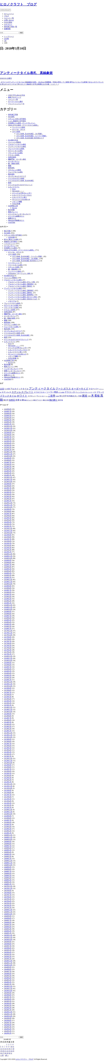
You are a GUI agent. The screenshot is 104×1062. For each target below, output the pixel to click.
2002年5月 (7, 1027)
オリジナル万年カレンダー (22, 193)
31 (11, 1053)
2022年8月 (7, 511)
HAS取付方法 (13, 140)
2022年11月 (8, 505)
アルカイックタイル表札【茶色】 (20, 286)
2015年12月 (8, 682)
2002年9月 (7, 1018)
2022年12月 (8, 503)
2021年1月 (7, 552)
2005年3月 (7, 954)
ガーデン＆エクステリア (17, 176)
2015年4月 (7, 699)
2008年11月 (8, 863)
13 (3, 1049)
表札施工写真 (13, 114)
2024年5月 (7, 467)
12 (1, 1049)
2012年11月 (8, 760)
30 (9, 1053)
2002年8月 (7, 1020)
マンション (40, 396)
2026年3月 (7, 420)
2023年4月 (7, 494)
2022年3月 (7, 522)
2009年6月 (7, 848)
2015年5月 (7, 697)
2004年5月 (7, 976)
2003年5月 (7, 1001)
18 (13, 1049)
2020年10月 (8, 558)
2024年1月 (7, 475)
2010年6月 (7, 822)
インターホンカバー (11, 369)
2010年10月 (8, 814)
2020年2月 (7, 575)
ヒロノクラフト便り (19, 197)
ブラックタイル (8, 396)
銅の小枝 (46, 400)
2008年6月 (7, 873)
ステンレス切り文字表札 (17, 119)
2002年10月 (8, 1016)
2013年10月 (8, 737)
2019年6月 (7, 592)
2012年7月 (7, 769)
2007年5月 (7, 899)
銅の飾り (53, 400)
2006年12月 (8, 910)
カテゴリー (8, 24)
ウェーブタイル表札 (15, 172)
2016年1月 (7, 680)
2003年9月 (7, 993)
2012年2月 (7, 780)
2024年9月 (7, 458)
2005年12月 (8, 935)
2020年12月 (8, 554)
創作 (9, 183)
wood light (11, 222)
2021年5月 (7, 543)
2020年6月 (7, 567)
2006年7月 (7, 920)
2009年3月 (7, 854)
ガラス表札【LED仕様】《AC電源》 (29, 134)
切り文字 (63, 396)
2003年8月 (7, 995)
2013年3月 (7, 752)
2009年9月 (7, 841)
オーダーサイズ (79, 388)
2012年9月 (7, 765)
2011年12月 (8, 784)
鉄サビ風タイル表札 (11, 239)
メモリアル (12, 301)
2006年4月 (7, 927)
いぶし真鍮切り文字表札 (17, 121)
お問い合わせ (9, 20)
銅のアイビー (37, 400)
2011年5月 (7, 799)
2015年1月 (7, 705)
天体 (80, 396)
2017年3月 (7, 650)
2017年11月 (8, 633)
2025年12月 (8, 426)
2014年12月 (8, 707)
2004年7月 (7, 971)
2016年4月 (7, 673)
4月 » (7, 1055)
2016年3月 (7, 675)
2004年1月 (7, 984)
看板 (9, 166)
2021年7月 (7, 539)
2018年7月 (7, 616)
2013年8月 (7, 741)
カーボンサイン (9, 246)
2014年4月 (7, 724)
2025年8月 (7, 435)
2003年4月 (7, 1003)
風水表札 (11, 174)
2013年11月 (8, 735)
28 (5, 1053)
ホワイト (22, 395)
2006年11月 (8, 912)
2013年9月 (7, 739)
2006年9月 (7, 916)
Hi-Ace (14, 208)
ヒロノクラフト (14, 187)
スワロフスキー (40, 392)
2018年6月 (7, 618)
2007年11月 (8, 888)
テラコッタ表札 (14, 155)
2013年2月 (7, 754)
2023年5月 (7, 492)
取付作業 (11, 210)
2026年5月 (7, 415)
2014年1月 (7, 731)
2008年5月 (7, 875)
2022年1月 (7, 526)
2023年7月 (7, 488)
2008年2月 (7, 882)
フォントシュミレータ (16, 104)
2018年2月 (7, 626)
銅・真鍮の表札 (14, 163)
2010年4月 (7, 827)
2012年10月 (8, 763)
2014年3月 (7, 726)
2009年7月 (7, 846)
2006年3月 (7, 929)
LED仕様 (11, 237)
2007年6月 (7, 897)
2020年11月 (8, 556)
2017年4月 (7, 648)
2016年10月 (8, 660)
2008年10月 (8, 865)
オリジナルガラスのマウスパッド (20, 185)
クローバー (94, 389)
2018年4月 (7, 622)
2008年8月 (7, 869)
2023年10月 (8, 481)
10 (11, 1046)
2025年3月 (7, 445)
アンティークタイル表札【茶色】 (20, 293)
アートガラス (63, 388)
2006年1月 (7, 933)
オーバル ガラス (18, 129)
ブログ (6, 16)
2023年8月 (7, 486)
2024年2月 (7, 473)
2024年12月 (8, 452)
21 (5, 1051)
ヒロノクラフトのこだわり (22, 195)
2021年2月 (7, 550)
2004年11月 (8, 963)
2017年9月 (7, 637)
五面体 (57, 396)
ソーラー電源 (52, 392)
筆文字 (6, 400)
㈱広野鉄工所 (13, 206)
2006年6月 (7, 922)
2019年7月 (7, 590)
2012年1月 (7, 782)
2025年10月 (8, 430)
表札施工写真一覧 (10, 26)
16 (9, 1049)
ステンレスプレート (22, 392)
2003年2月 (7, 1008)
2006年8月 (7, 918)
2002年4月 (7, 1029)
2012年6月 (7, 771)
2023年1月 (7, 501)
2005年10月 (8, 939)
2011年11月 (8, 786)
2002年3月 (7, 1031)
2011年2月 (7, 805)
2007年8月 (7, 893)
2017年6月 (7, 643)
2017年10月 (8, 635)
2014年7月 (7, 718)
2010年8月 (7, 818)
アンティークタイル (42, 388)
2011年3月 (7, 803)
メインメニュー (5, 10)
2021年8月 (7, 537)
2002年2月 (7, 1033)
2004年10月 (8, 965)
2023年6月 (7, 490)
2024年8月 (7, 460)
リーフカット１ (14, 263)
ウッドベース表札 (18, 127)
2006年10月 (8, 914)
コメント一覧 (9, 18)
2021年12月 (8, 528)
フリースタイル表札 (15, 265)
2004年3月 (7, 980)
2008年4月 (7, 878)
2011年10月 (8, 788)
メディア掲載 (17, 201)
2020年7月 (7, 565)
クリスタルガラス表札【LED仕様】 (21, 180)
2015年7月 (7, 692)
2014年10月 (8, 711)
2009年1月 (7, 858)
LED (2, 388)
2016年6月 (7, 669)
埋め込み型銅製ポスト (16, 220)
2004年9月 (7, 967)
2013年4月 (7, 750)
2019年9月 (7, 586)
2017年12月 (8, 631)
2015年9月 (7, 688)
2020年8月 (7, 562)
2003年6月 (7, 999)
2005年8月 (7, 944)
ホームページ (9, 14)
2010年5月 (7, 824)
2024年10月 (8, 456)
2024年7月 (7, 462)
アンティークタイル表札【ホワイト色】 (22, 297)
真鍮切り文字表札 (10, 241)
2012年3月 (7, 778)
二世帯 (51, 395)
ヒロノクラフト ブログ (18, 4)
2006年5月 (7, 924)
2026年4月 (7, 418)
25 (13, 1051)
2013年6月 (7, 746)
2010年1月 (7, 833)
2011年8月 (7, 792)
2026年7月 (7, 411)
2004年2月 (7, 982)
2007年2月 (7, 905)
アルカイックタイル (19, 389)
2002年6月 (7, 1025)
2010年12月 (8, 809)
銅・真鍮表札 (13, 269)
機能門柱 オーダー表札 (17, 159)
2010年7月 (7, 820)
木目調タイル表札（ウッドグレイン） (22, 123)
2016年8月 (7, 665)
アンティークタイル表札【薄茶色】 (21, 290)
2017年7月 (7, 641)
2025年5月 (7, 441)
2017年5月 (7, 645)
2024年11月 (8, 454)
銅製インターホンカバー (13, 371)
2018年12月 (8, 605)
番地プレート (13, 212)
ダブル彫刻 (61, 392)
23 (9, 1051)
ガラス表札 (16, 131)
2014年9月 (7, 714)
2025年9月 (7, 432)
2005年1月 (7, 959)
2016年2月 (7, 677)
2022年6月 (7, 516)
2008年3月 (7, 880)
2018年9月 (7, 611)
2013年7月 (7, 743)
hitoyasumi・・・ (18, 191)
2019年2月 (7, 601)
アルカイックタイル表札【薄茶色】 (21, 284)
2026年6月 (7, 413)
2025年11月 (8, 428)
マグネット (32, 396)
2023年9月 (7, 484)
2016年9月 (7, 663)
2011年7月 (7, 795)
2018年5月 (7, 620)
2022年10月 (8, 507)
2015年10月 (8, 686)
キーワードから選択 (15, 101)
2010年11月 (8, 812)
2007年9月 (7, 890)
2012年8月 (7, 767)
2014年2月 (7, 729)
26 (1, 1053)
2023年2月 (7, 499)
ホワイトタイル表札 (15, 151)
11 (13, 1046)
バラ (94, 392)
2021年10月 (8, 533)
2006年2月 (7, 931)
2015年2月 (7, 703)
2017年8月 (7, 639)
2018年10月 (8, 609)
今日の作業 (16, 204)
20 (3, 1051)
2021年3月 (7, 547)
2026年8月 (7, 409)
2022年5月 (7, 518)
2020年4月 (7, 571)
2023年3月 (7, 496)
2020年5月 (7, 569)
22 (7, 1051)
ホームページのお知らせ (21, 199)
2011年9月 (7, 790)
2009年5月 (7, 850)
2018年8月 (7, 614)
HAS (14, 189)
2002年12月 (8, 1012)
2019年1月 (7, 603)
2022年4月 (7, 520)
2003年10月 (8, 991)
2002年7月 (7, 1022)
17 (11, 1049)
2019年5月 (7, 594)
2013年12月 (8, 733)
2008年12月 (8, 861)
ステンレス (6, 392)
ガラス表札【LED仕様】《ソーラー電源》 (31, 136)
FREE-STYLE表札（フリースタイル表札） (23, 125)
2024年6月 (7, 464)
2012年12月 (8, 758)
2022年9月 (7, 509)
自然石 (12, 400)
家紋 (84, 395)
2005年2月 (7, 956)
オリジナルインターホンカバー (19, 214)
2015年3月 (7, 701)
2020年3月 (7, 573)
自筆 (17, 400)
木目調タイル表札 (10, 248)
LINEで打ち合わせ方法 (16, 95)
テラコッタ (70, 392)
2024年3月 (7, 471)
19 (1, 1051)
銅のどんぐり (28, 400)
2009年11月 (8, 837)
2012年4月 (7, 775)
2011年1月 (7, 807)
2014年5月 (7, 722)
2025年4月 (7, 443)
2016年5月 (7, 671)
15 (7, 1049)
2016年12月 (8, 656)
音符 (59, 400)
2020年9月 (7, 560)
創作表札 (11, 168)
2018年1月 (7, 628)
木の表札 (11, 117)
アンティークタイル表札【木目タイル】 (22, 299)
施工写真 (7, 231)
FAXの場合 (8, 22)
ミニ (46, 396)
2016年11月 (8, 658)
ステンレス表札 (14, 267)
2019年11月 (8, 582)
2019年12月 (8, 579)
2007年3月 (7, 903)
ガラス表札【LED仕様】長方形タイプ (30, 138)
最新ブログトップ (14, 97)
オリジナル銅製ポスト (16, 216)
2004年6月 (7, 973)
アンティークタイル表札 (17, 146)
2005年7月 (7, 946)
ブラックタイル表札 (15, 153)
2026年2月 (7, 422)
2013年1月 (7, 756)
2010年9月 (7, 816)
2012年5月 (7, 773)
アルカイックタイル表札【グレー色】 (22, 282)
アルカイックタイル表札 (17, 144)
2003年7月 (7, 997)
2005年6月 (7, 948)
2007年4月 (7, 901)
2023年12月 (8, 477)
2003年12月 (8, 986)
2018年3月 (7, 624)
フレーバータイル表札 (16, 148)
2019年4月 (7, 596)
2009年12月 (8, 835)
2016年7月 (7, 667)
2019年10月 (8, 584)
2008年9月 (7, 867)
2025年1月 (7, 450)
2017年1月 (7, 654)
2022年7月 (7, 513)
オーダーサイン (14, 161)
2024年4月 (7, 469)
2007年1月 (7, 907)
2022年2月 (7, 524)
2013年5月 (7, 748)
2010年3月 (7, 829)
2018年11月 (8, 607)
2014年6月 (7, 720)
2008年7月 (7, 871)
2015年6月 (7, 694)
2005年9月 (7, 942)
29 (7, 1053)
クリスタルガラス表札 (16, 178)
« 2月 (2, 1055)
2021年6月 (7, 541)
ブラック (100, 392)
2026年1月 (7, 424)
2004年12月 (8, 961)
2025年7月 (7, 437)
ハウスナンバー (9, 244)
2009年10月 (8, 839)
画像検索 (7, 29)
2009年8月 (7, 844)
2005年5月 (7, 950)
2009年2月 (7, 856)
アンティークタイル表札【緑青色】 (21, 295)
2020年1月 (7, 577)
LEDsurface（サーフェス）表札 (19, 273)
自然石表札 (12, 157)
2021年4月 (7, 545)
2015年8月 (7, 690)
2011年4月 (7, 801)
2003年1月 (7, 1010)
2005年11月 (8, 937)
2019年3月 (7, 599)
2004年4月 (7, 978)
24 (11, 1051)
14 (5, 1049)
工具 (89, 396)
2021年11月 (8, 530)
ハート (90, 392)
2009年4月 (7, 852)
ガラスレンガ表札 (14, 170)
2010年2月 (7, 831)
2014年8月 (7, 716)
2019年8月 (7, 588)
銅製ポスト (12, 218)
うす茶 (7, 389)
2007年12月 (8, 886)
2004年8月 (7, 969)
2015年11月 (8, 684)
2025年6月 (7, 439)
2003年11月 (8, 988)
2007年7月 (7, 895)
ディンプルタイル (81, 392)
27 (3, 1053)
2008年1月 (7, 884)
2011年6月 (7, 797)
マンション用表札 (14, 142)
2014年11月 (8, 709)
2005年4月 (7, 952)
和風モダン (73, 396)
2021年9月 (7, 535)
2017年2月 (7, 652)
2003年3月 (7, 1005)
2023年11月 (8, 479)
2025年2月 (7, 447)
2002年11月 (8, 1014)
